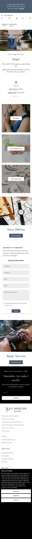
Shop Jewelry (16, 118)
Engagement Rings (7, 453)
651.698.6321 (8, 15)
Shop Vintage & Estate (16, 179)
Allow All (16, 500)
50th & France (13, 89)
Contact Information (16, 260)
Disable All (16, 495)
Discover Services (16, 362)
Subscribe (16, 398)
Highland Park (12, 93)
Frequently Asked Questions (10, 416)
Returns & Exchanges (8, 419)
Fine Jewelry (5, 456)
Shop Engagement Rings (16, 148)
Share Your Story (7, 443)
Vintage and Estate (7, 459)
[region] (16, 87)
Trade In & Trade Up (8, 428)
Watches (4, 462)
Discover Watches (16, 236)
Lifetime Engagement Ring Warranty (13, 425)
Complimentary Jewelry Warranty (12, 422)
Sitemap (4, 437)
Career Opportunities (8, 440)
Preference (16, 491)
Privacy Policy (8, 305)
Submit (16, 311)
